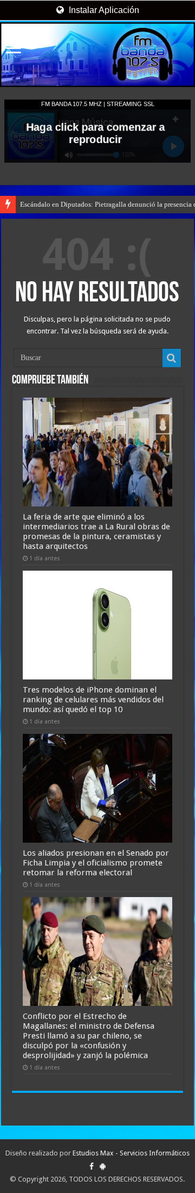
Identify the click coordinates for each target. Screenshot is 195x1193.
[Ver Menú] (13, 49)
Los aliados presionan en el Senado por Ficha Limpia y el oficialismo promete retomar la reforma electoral (96, 862)
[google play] (103, 1166)
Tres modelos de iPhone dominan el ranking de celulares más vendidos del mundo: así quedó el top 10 (93, 699)
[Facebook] (91, 1166)
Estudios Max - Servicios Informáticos (131, 1153)
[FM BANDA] (97, 54)
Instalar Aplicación (103, 10)
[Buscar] (171, 358)
